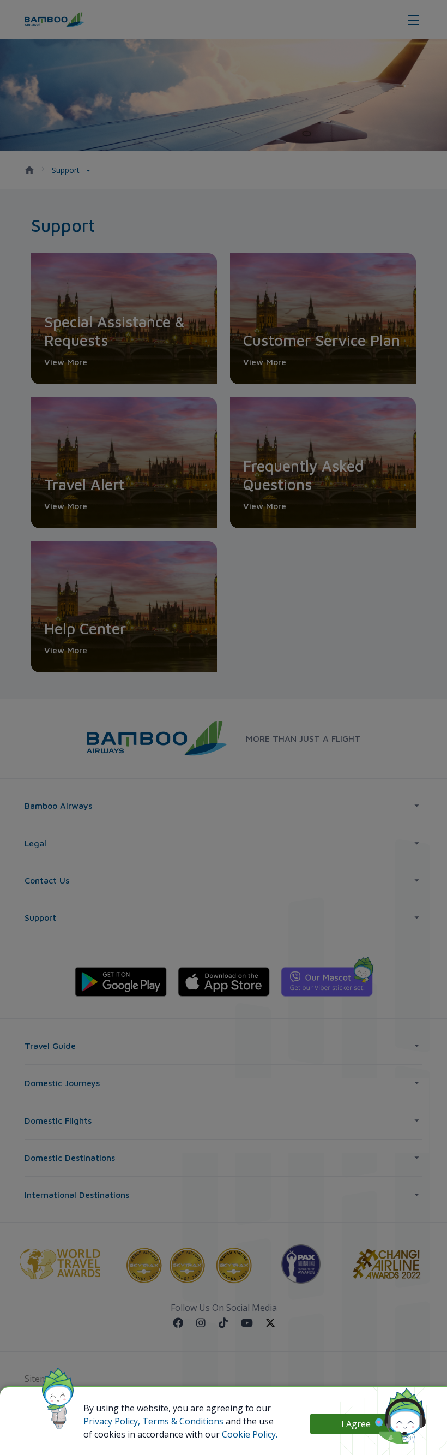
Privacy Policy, (111, 1421)
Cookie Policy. (249, 1434)
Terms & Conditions (183, 1421)
